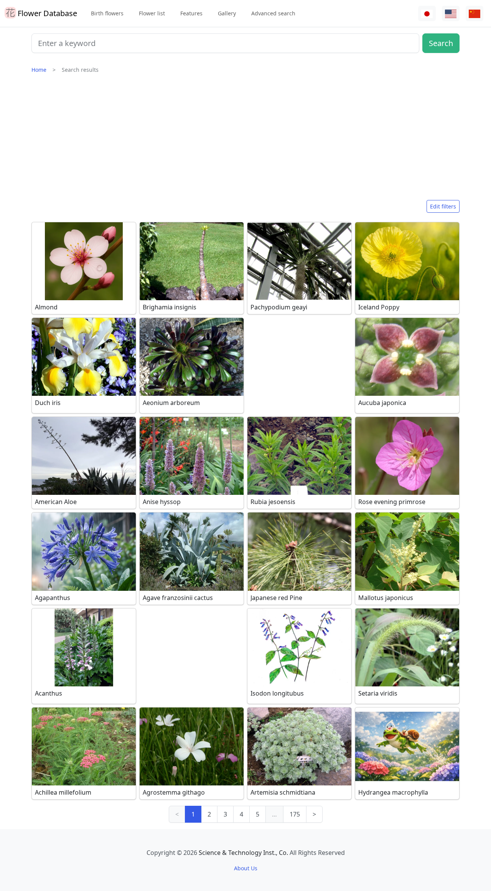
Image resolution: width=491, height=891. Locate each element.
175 (295, 814)
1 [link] (193, 814)
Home (38, 69)
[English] (451, 13)
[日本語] (427, 13)
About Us (245, 868)
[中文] (474, 13)
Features (191, 13)
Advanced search (273, 13)
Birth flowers (107, 13)
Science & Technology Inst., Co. (243, 852)
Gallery (227, 13)
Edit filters (443, 206)
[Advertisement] (245, 140)
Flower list (152, 13)
